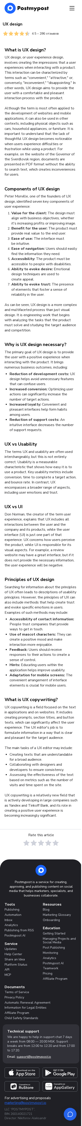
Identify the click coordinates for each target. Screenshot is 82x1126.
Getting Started (54, 933)
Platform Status (16, 964)
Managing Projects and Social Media (59, 941)
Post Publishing (54, 947)
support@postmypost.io (34, 1057)
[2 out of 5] (33, 843)
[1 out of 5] (26, 843)
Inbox (8, 920)
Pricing (47, 973)
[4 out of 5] (48, 843)
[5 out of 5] (55, 843)
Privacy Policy (14, 997)
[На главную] (27, 8)
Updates (11, 949)
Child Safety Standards (21, 1018)
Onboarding (51, 920)
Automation (13, 915)
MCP (8, 975)
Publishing (12, 909)
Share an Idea (15, 959)
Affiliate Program (55, 979)
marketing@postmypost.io (25, 1103)
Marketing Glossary (57, 915)
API (7, 969)
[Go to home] (41, 870)
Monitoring (50, 953)
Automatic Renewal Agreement (27, 1002)
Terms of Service (17, 992)
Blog (46, 909)
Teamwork (50, 968)
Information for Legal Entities (25, 1007)
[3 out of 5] (41, 843)
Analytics (11, 925)
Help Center (13, 954)
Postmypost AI (15, 935)
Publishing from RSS (19, 930)
